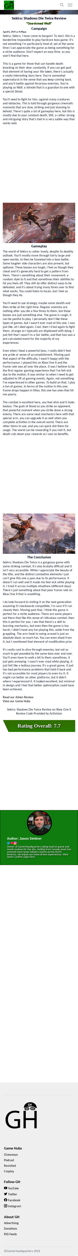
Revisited (10, 1166)
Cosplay (9, 1171)
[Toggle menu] (70, 5)
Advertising (11, 1223)
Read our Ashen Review (18, 697)
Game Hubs (13, 1148)
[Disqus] (39, 925)
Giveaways (11, 1154)
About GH (11, 1217)
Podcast (9, 1160)
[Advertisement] (39, 164)
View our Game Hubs (16, 701)
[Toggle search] (62, 5)
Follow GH (12, 1182)
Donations (10, 1228)
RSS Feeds (10, 1234)
